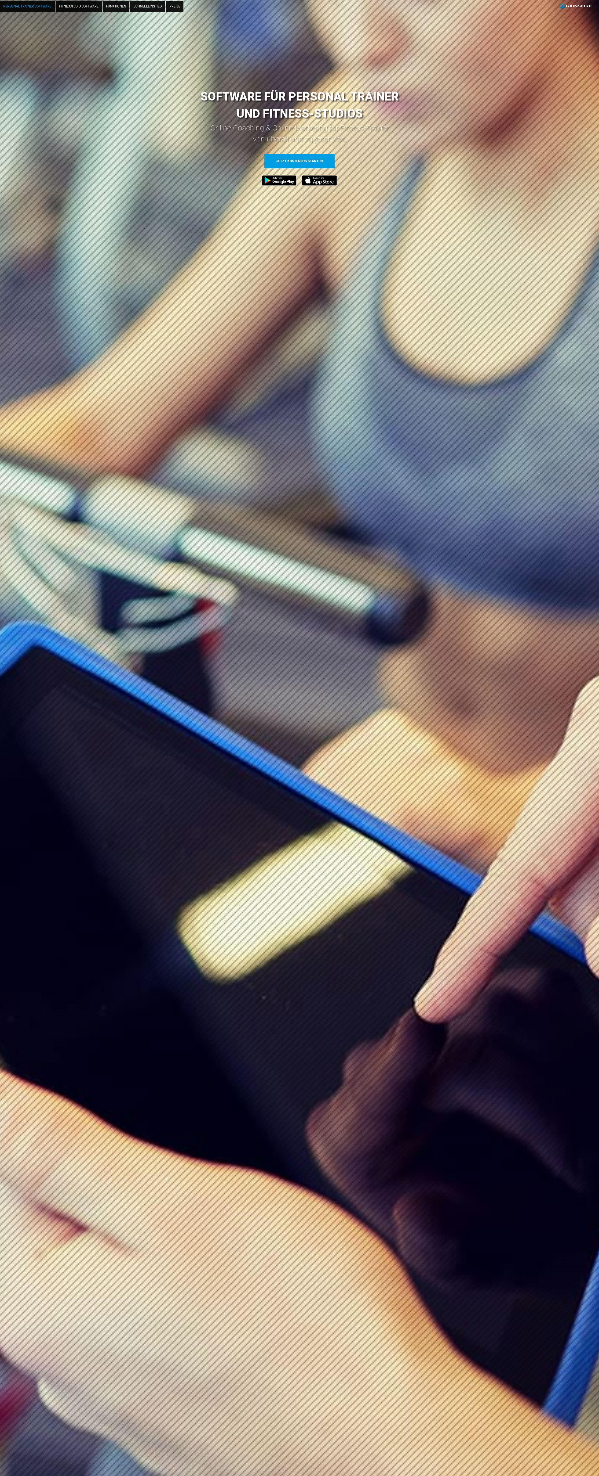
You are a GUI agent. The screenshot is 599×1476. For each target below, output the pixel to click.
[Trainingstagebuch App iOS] (319, 184)
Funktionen (116, 6)
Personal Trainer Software (27, 6)
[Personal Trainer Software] (575, 12)
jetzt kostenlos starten (299, 161)
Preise (174, 6)
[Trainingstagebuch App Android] (279, 184)
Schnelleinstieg (148, 6)
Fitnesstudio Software (79, 6)
